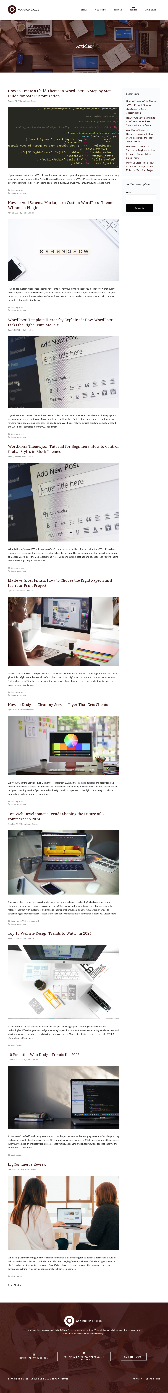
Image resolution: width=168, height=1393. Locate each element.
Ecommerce (16, 921)
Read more (104, 182)
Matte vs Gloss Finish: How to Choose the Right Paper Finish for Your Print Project (140, 166)
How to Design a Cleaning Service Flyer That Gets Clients (58, 704)
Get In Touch (150, 10)
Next (18, 1284)
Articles (133, 10)
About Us (118, 10)
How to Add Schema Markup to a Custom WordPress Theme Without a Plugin (140, 121)
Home (84, 10)
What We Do (100, 10)
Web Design (16, 1045)
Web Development (30, 921)
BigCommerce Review (27, 1164)
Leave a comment (19, 193)
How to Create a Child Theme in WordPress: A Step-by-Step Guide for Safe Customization (59, 93)
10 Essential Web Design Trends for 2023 (44, 1054)
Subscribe (139, 208)
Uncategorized (17, 190)
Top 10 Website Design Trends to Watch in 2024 (49, 933)
